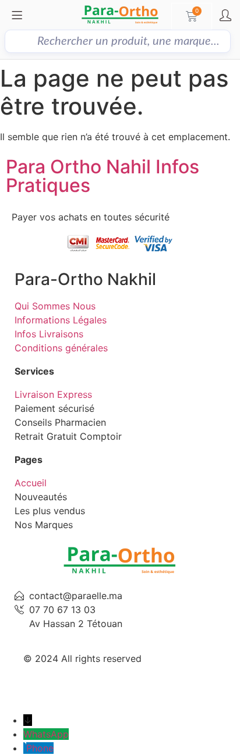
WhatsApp (46, 734)
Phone (40, 748)
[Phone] (24, 748)
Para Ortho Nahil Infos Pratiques (102, 176)
